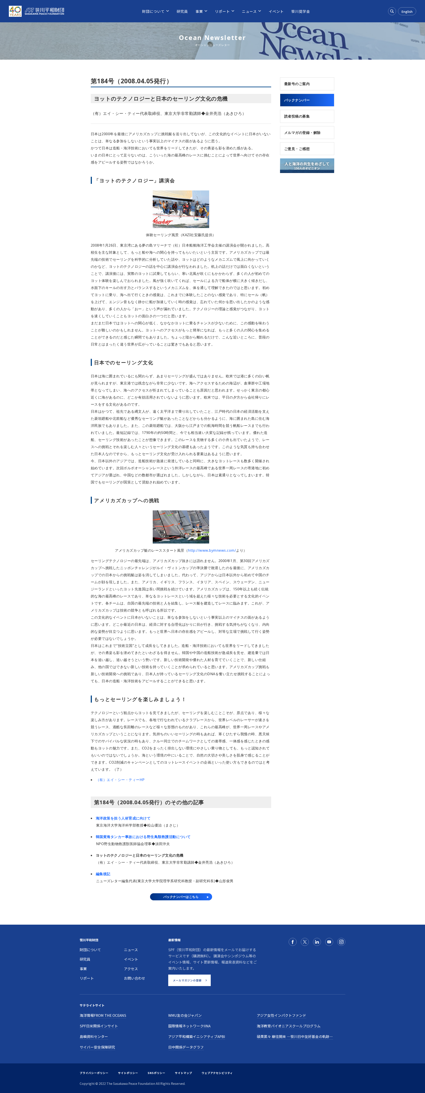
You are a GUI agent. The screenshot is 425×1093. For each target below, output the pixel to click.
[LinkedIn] (317, 942)
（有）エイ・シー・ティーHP (120, 779)
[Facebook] (293, 942)
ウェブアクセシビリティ (217, 1073)
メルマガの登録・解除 (302, 132)
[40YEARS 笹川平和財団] (36, 11)
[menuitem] (153, 11)
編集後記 (103, 873)
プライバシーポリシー (94, 1073)
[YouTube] (329, 942)
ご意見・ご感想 (297, 148)
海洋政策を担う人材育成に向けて (123, 818)
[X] (305, 942)
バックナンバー (297, 100)
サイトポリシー (128, 1073)
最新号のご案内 (297, 83)
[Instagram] (341, 942)
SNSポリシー (156, 1073)
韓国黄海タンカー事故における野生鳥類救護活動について (143, 836)
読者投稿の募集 (297, 116)
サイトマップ (183, 1073)
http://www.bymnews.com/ (212, 550)
